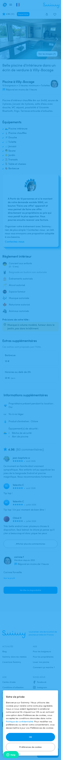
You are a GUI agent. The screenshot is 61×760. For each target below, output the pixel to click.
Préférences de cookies (30, 747)
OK (30, 737)
